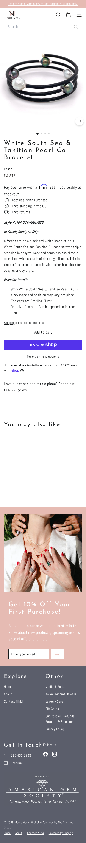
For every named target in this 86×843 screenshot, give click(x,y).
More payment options (43, 356)
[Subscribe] (57, 654)
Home (8, 686)
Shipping (9, 323)
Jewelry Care (54, 701)
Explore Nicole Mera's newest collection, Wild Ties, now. (43, 4)
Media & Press (55, 686)
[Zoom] (79, 121)
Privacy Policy (55, 729)
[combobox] (43, 27)
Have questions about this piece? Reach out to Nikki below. (39, 387)
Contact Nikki (13, 701)
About (8, 694)
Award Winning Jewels (60, 694)
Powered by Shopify (61, 833)
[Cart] (68, 15)
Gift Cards (52, 708)
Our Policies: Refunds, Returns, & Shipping (60, 719)
